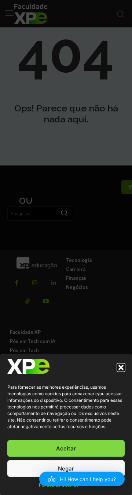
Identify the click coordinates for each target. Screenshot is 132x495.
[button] (121, 367)
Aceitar (66, 448)
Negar (66, 468)
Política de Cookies (58, 485)
